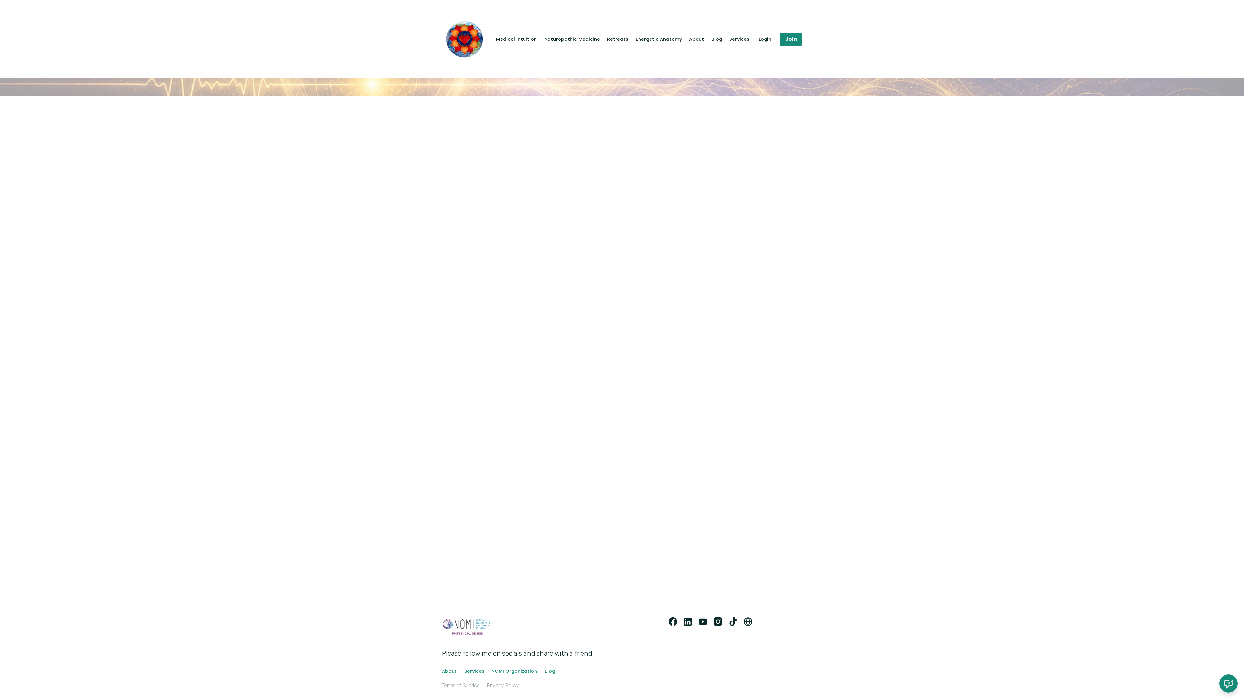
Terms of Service (460, 685)
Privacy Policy (503, 685)
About (696, 39)
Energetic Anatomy (659, 39)
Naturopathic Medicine (572, 39)
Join (791, 39)
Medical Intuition (516, 39)
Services (739, 39)
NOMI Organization (514, 671)
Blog (716, 39)
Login (765, 39)
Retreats (617, 39)
